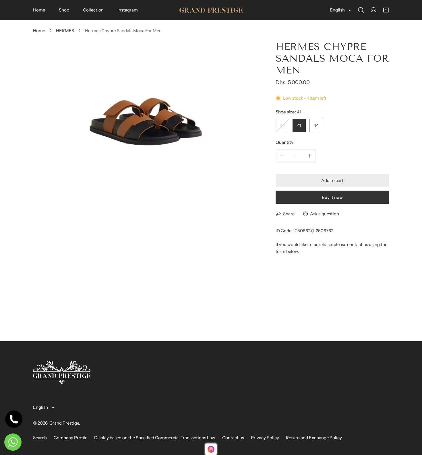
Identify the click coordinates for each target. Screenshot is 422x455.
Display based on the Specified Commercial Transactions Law (154, 437)
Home (39, 30)
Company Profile (70, 437)
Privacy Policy (265, 437)
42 (282, 125)
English (337, 10)
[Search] (361, 10)
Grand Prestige (64, 423)
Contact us (233, 437)
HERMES (65, 30)
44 (316, 125)
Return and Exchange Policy (314, 437)
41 (299, 125)
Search (40, 437)
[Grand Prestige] (211, 10)
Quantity (284, 142)
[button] (386, 10)
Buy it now (332, 197)
